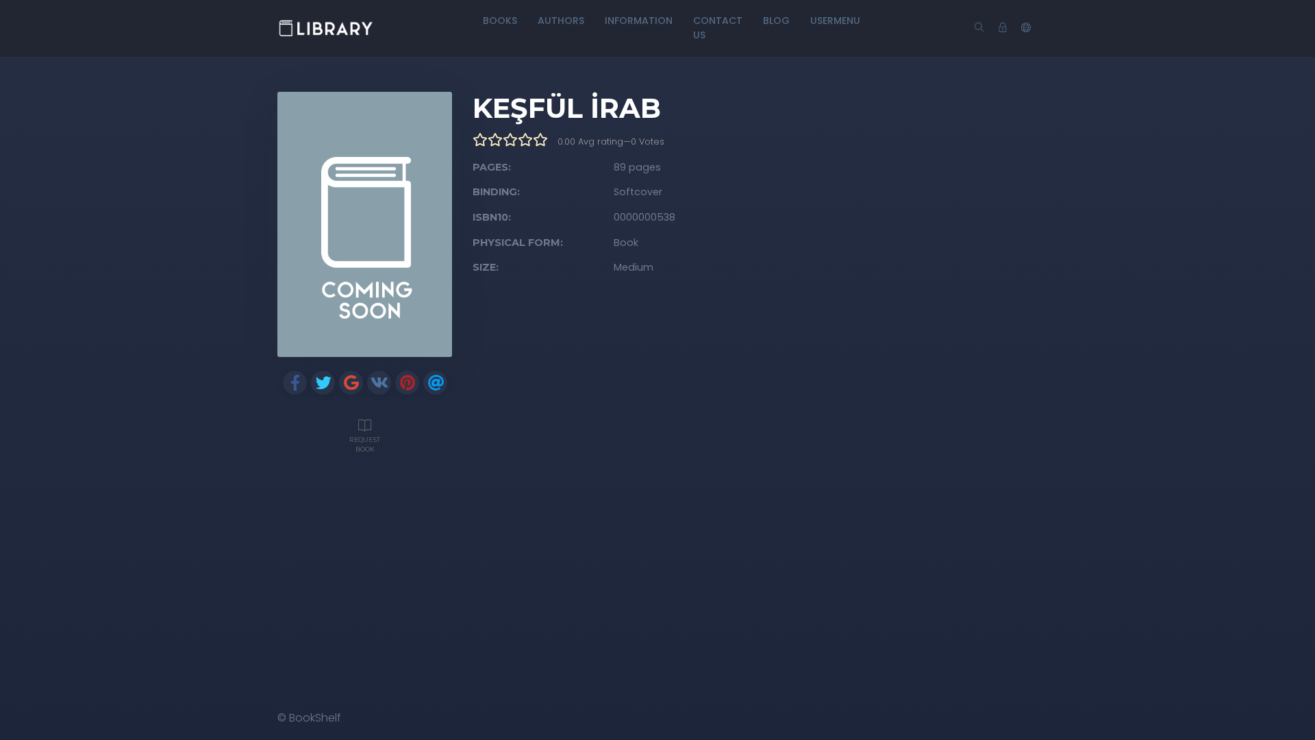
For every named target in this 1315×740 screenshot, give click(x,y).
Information (639, 20)
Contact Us (717, 28)
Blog (776, 20)
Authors (561, 20)
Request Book (364, 444)
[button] (1026, 28)
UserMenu (835, 20)
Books (500, 20)
